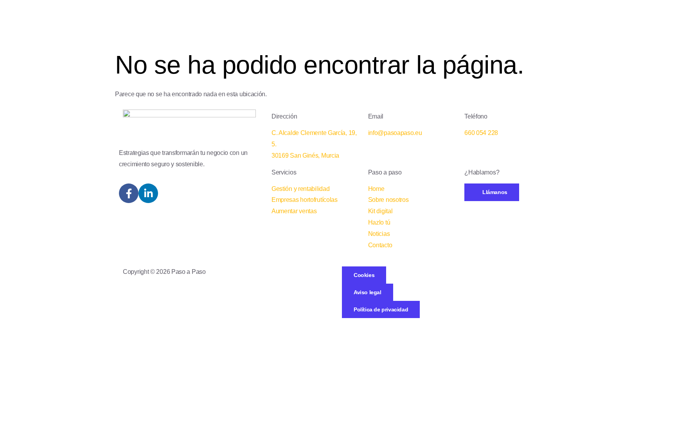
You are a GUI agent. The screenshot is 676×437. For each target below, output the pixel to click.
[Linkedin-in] (148, 193)
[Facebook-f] (128, 193)
